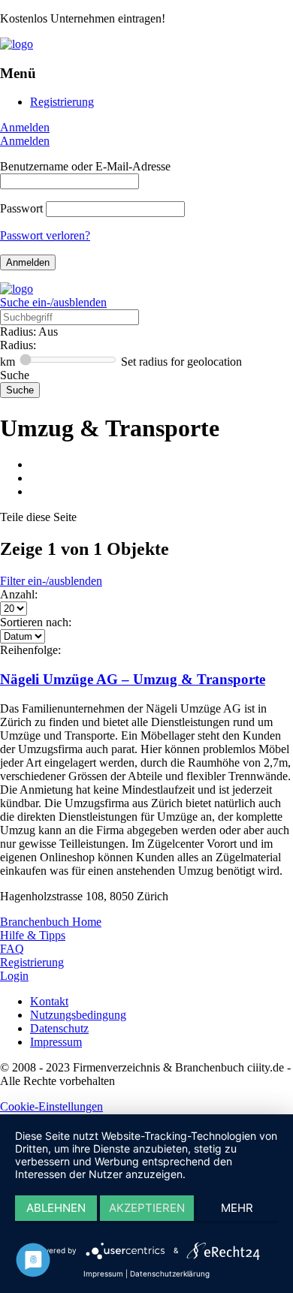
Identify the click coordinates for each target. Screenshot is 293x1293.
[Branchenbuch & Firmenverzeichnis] (16, 44)
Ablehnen (56, 1208)
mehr (237, 1208)
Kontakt (49, 1001)
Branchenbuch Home (50, 921)
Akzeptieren (147, 1208)
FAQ (12, 948)
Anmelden (25, 127)
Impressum (56, 1041)
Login (14, 975)
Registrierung (62, 101)
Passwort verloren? (45, 235)
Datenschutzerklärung (170, 1273)
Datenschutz (59, 1028)
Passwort (21, 208)
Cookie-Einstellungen (51, 1106)
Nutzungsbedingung (78, 1014)
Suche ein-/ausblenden (53, 302)
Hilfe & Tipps (32, 935)
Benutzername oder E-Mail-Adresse (85, 166)
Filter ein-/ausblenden (51, 580)
